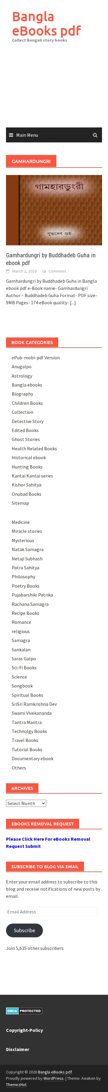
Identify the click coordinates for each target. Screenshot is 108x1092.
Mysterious (23, 540)
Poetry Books (26, 586)
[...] (73, 302)
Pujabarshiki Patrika (32, 595)
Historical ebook (29, 457)
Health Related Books (34, 448)
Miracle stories (27, 531)
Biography (22, 394)
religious (21, 631)
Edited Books (25, 430)
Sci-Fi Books (24, 667)
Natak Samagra (28, 549)
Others (19, 768)
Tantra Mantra (27, 722)
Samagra (21, 640)
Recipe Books (25, 613)
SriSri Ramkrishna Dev (34, 704)
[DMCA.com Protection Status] (24, 1010)
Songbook (22, 686)
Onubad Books (26, 494)
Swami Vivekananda (32, 713)
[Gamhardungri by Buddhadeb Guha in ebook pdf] (54, 209)
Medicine (21, 522)
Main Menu (27, 135)
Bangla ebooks (27, 385)
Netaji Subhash (27, 559)
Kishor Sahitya (26, 485)
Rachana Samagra (30, 604)
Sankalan (21, 650)
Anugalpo (22, 366)
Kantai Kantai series (32, 476)
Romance (21, 622)
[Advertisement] (54, 89)
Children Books (27, 403)
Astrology (22, 376)
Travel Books (25, 740)
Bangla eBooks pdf (46, 23)
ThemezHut (16, 1084)
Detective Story (28, 421)
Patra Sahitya (25, 568)
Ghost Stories (26, 439)
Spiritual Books (27, 695)
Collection (22, 412)
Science (19, 677)
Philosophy (23, 577)
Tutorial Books (27, 749)
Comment (57, 271)
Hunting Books (27, 467)
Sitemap (20, 503)
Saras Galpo (24, 658)
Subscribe (24, 930)
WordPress (54, 1078)
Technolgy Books (29, 731)
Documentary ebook (32, 758)
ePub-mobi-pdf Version (36, 358)
